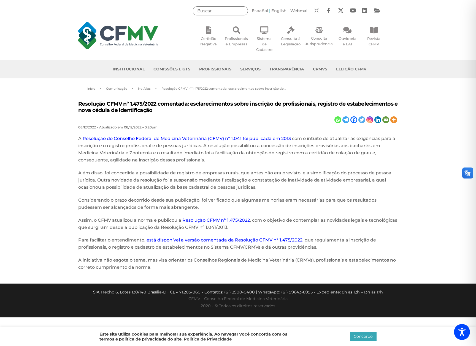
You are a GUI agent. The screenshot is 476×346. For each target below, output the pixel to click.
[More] (393, 119)
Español (260, 10)
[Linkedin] (377, 119)
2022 (297, 240)
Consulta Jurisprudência (319, 41)
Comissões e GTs (171, 69)
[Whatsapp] (337, 119)
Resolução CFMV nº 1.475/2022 (216, 220)
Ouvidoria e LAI (347, 41)
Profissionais (215, 69)
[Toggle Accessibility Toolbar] (461, 331)
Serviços (250, 69)
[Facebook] (353, 119)
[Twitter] (361, 119)
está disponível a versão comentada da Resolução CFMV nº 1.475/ (219, 240)
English (278, 10)
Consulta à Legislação (291, 41)
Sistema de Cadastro (264, 44)
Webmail (299, 10)
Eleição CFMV (351, 69)
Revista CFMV (373, 41)
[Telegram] (345, 119)
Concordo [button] (363, 336)
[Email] (385, 119)
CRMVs (320, 69)
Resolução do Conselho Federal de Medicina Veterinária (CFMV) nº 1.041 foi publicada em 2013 (187, 138)
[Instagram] (369, 119)
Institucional (129, 69)
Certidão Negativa (208, 41)
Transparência (286, 69)
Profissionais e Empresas (236, 41)
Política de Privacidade (208, 339)
